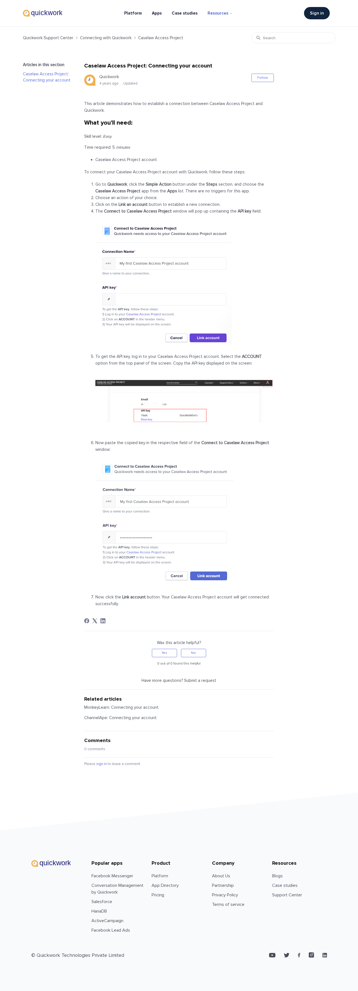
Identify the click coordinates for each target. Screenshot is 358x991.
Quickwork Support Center (48, 37)
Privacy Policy (225, 895)
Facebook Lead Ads (110, 930)
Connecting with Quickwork (105, 37)
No (193, 653)
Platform (133, 13)
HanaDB (99, 911)
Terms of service (228, 904)
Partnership (223, 885)
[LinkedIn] (102, 620)
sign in (101, 764)
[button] (319, 13)
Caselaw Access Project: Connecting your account (46, 77)
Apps (157, 13)
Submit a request (200, 680)
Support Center (287, 895)
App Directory (165, 885)
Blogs (277, 876)
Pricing (158, 895)
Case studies (184, 13)
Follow (262, 78)
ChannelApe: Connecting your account (120, 717)
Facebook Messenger (112, 876)
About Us (221, 876)
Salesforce (101, 901)
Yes (164, 653)
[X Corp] (94, 620)
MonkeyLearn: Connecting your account (121, 707)
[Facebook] (86, 620)
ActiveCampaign (107, 921)
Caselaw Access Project (160, 37)
